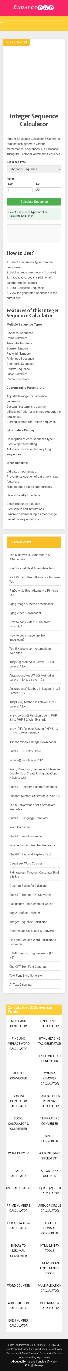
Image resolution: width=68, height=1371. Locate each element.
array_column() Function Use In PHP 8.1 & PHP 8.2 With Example (33, 718)
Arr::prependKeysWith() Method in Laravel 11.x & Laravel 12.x (31, 678)
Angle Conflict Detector (24, 913)
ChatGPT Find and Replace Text (30, 854)
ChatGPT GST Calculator (25, 751)
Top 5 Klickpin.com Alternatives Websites (30, 651)
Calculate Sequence (34, 201)
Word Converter (19, 827)
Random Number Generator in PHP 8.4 (34, 796)
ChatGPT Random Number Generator (33, 787)
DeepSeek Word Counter (25, 863)
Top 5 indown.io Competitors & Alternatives (29, 557)
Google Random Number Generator (32, 845)
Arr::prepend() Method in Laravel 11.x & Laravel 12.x (34, 691)
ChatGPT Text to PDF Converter (30, 895)
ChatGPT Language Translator (28, 818)
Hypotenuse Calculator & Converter (32, 931)
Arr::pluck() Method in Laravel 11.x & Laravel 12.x (32, 704)
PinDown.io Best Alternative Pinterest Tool (34, 593)
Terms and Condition (35, 1361)
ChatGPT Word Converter (25, 836)
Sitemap (38, 1365)
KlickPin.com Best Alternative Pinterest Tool (35, 580)
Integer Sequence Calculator (28, 922)
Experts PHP (43, 1357)
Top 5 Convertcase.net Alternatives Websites (32, 807)
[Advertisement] (34, 78)
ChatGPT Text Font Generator (28, 966)
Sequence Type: (16, 161)
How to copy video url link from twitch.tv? (29, 624)
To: (38, 184)
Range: (11, 178)
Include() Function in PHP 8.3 (28, 760)
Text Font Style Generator (26, 975)
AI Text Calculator (20, 984)
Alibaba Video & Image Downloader (32, 742)
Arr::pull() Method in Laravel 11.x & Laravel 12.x (31, 664)
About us (16, 1361)
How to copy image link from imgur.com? (28, 638)
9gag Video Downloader (25, 613)
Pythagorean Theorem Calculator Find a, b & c (34, 875)
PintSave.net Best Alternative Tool (31, 568)
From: (10, 184)
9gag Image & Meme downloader (31, 604)
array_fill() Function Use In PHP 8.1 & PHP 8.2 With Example (33, 731)
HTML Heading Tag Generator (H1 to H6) (33, 955)
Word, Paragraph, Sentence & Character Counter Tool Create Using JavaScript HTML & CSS (35, 773)
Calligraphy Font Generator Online (31, 904)
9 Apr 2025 (22, 42)
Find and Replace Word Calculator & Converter (32, 942)
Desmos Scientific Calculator (28, 886)
